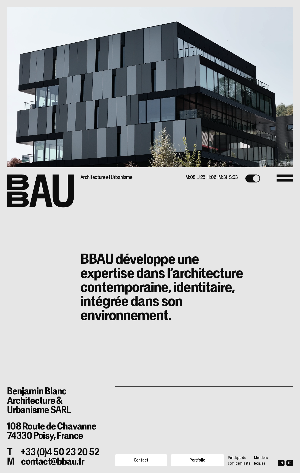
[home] (40, 191)
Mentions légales (261, 460)
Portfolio (197, 460)
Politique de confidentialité (239, 460)
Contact (141, 460)
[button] (252, 178)
